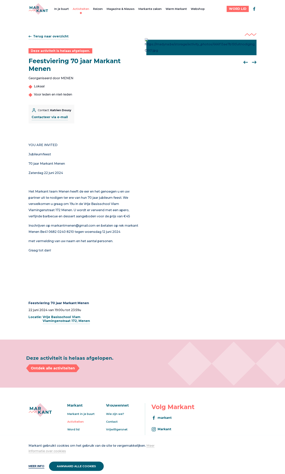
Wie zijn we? (115, 414)
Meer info (36, 466)
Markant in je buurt (81, 414)
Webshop (198, 9)
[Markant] (38, 9)
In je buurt (61, 9)
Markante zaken (150, 9)
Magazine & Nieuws (121, 9)
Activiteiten (81, 9)
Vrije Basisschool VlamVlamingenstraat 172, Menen (66, 319)
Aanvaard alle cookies (76, 466)
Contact (112, 421)
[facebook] (254, 9)
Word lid (73, 429)
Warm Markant (176, 9)
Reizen (98, 9)
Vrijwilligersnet (117, 429)
